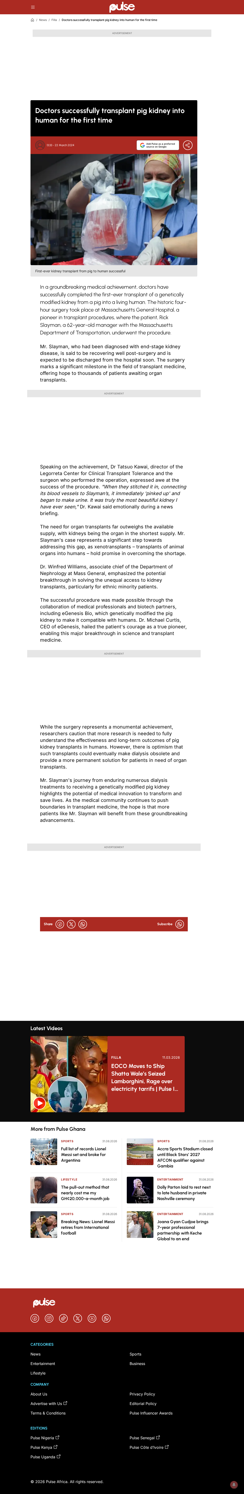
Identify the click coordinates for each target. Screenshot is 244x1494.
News (43, 20)
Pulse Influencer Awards (151, 1413)
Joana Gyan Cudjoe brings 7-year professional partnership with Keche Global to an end (182, 1230)
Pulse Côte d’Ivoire (146, 1447)
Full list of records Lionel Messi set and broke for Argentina (83, 1154)
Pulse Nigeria (42, 1437)
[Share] (188, 145)
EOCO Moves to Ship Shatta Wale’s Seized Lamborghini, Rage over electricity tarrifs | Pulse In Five (144, 1077)
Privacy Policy (142, 1394)
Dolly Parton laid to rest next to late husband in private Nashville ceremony (184, 1193)
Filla (54, 20)
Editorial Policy (143, 1403)
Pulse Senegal (142, 1437)
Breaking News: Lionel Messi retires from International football (88, 1227)
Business (137, 1363)
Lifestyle (69, 1179)
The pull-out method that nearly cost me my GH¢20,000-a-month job (85, 1193)
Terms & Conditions (48, 1413)
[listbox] (122, 1117)
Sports (67, 1141)
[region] (122, 1117)
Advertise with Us (46, 1403)
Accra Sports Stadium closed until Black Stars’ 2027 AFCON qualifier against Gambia (185, 1157)
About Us (38, 1394)
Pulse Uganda (42, 1456)
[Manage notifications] (234, 1485)
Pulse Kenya (41, 1447)
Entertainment (170, 1179)
